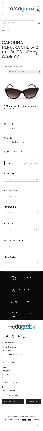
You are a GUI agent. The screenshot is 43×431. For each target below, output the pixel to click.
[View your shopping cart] (39, 11)
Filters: (9, 179)
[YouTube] (24, 336)
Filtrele (10, 163)
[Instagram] (4, 7)
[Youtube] (4, 14)
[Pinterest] (4, 10)
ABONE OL (33, 401)
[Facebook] (4, 3)
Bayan (14, 128)
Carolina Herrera (18, 142)
